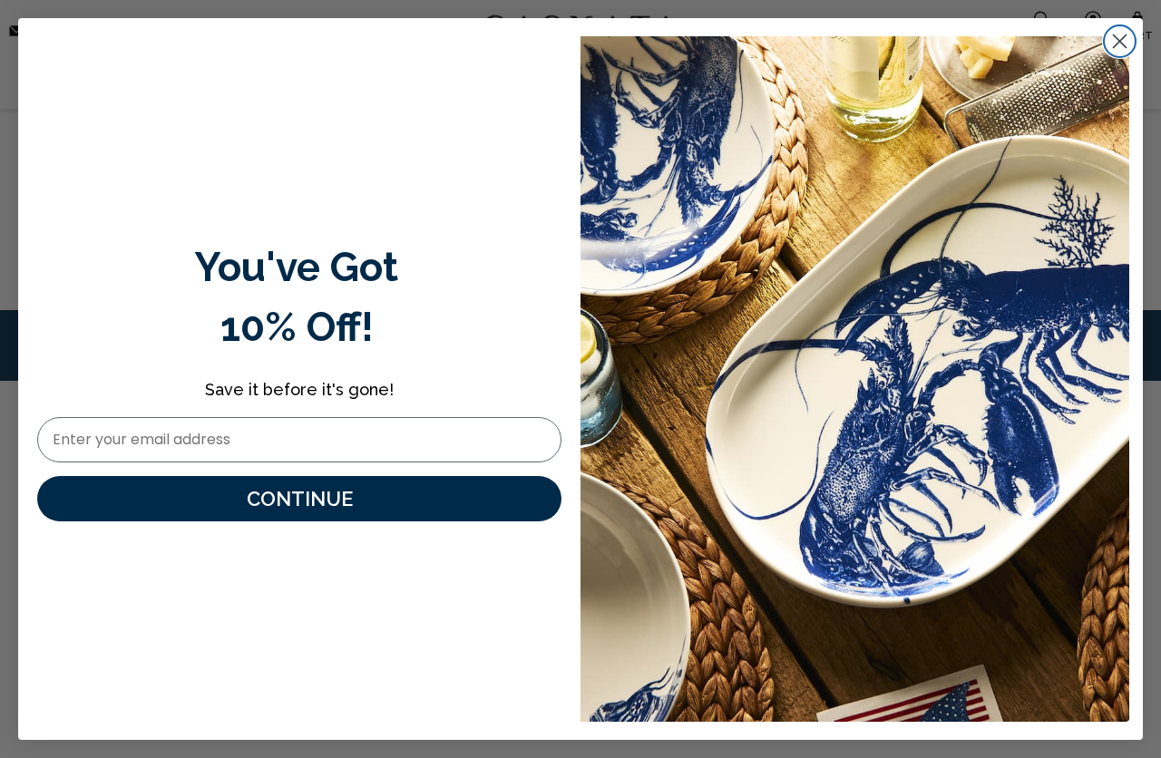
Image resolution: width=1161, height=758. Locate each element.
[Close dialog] (1120, 41)
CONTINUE (300, 498)
